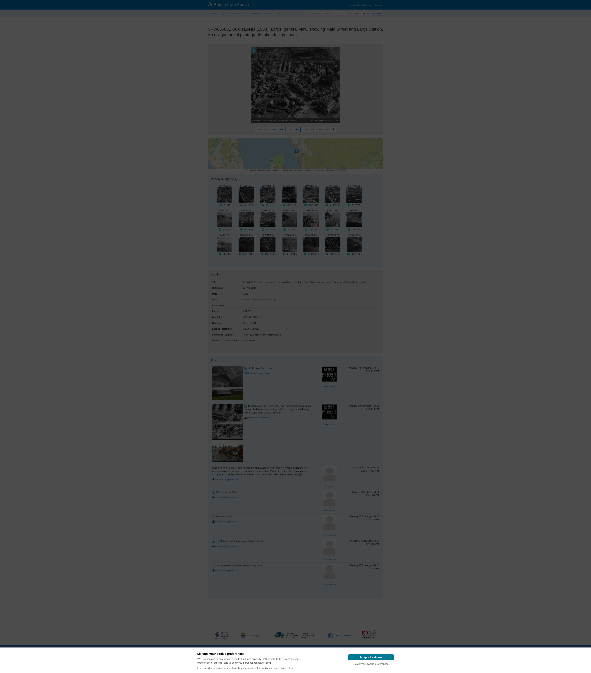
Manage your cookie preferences (220, 653)
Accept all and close (371, 657)
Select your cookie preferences (371, 664)
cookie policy (286, 668)
